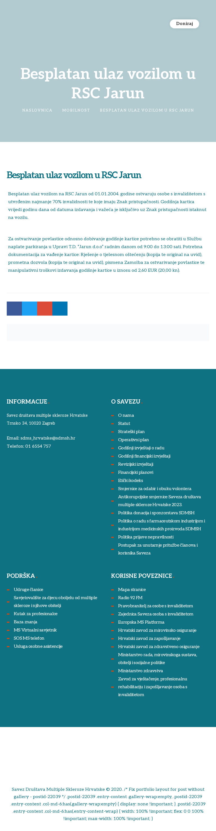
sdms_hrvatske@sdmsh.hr (48, 438)
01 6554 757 (38, 446)
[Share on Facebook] (14, 309)
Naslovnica (37, 110)
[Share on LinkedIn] (60, 309)
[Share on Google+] (44, 309)
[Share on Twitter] (29, 309)
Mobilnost (76, 110)
